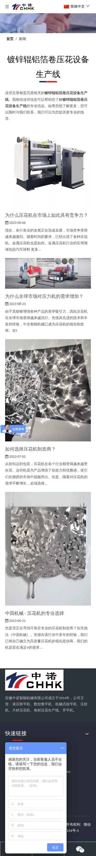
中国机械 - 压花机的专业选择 (34, 613)
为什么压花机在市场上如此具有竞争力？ (46, 215)
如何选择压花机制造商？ (30, 449)
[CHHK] (34, 680)
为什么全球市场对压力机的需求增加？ (44, 296)
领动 (87, 825)
